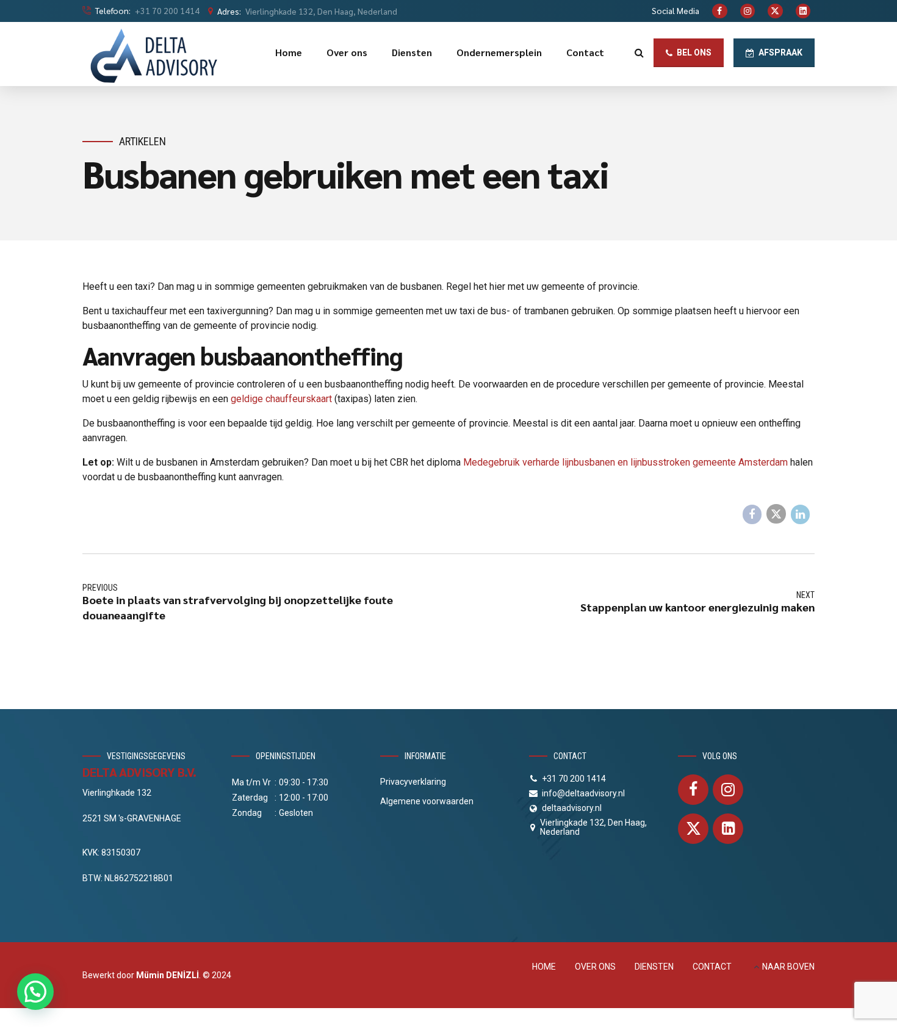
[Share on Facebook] (752, 514)
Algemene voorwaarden (427, 801)
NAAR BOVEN (788, 966)
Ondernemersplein (499, 52)
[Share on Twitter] (776, 514)
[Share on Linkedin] (800, 514)
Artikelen (142, 141)
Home (288, 52)
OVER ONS (595, 966)
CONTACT (712, 966)
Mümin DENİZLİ (167, 975)
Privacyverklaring (413, 782)
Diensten (412, 52)
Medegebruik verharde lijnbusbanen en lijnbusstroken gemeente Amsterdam (625, 462)
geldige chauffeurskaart (281, 399)
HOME (544, 966)
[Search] (639, 52)
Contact (585, 52)
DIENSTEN (654, 966)
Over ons (346, 52)
